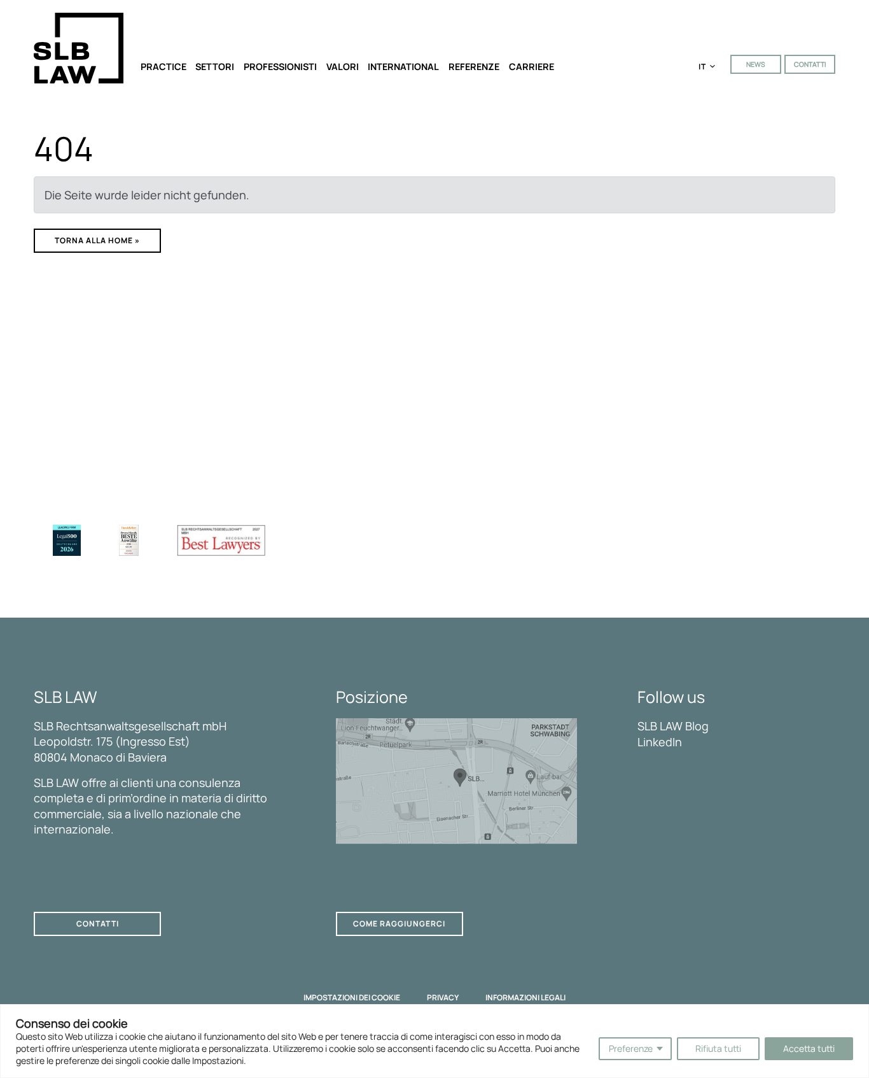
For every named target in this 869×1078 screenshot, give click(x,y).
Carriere (531, 66)
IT (703, 67)
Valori (342, 66)
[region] (434, 1041)
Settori (214, 66)
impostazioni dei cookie (351, 998)
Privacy (443, 998)
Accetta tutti (809, 1048)
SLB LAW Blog (673, 726)
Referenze (473, 66)
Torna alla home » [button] (97, 240)
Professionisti (280, 66)
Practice (163, 66)
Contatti (810, 64)
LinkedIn (659, 741)
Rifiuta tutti (718, 1048)
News (755, 64)
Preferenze (631, 1048)
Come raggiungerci (399, 923)
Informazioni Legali (525, 998)
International (403, 66)
